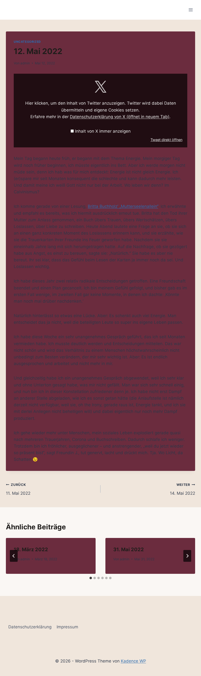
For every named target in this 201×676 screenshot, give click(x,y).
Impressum (67, 626)
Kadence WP (133, 661)
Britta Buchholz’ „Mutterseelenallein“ (123, 206)
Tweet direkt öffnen (166, 140)
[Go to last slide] (14, 556)
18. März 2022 (31, 549)
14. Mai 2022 (182, 489)
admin (25, 63)
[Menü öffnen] (190, 10)
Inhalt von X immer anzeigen (103, 131)
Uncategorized (27, 41)
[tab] (90, 578)
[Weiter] (187, 556)
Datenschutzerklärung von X (119, 116)
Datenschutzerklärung (29, 626)
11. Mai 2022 (18, 489)
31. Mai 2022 (128, 549)
